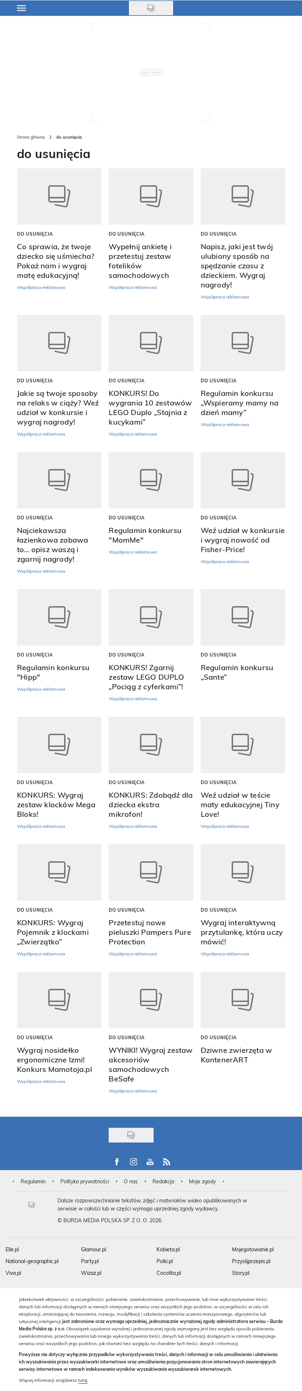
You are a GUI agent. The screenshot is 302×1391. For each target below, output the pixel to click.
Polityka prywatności (84, 1181)
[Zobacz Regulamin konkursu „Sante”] (243, 617)
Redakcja (163, 1181)
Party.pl (90, 1261)
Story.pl (240, 1272)
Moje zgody (202, 1181)
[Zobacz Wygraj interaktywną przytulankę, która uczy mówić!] (243, 872)
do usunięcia (35, 234)
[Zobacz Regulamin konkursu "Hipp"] (59, 617)
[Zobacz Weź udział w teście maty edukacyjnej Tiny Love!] (243, 745)
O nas (131, 1181)
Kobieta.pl (168, 1249)
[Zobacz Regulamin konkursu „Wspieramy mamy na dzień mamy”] (243, 343)
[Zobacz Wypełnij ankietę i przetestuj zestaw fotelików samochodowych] (151, 196)
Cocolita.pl (169, 1272)
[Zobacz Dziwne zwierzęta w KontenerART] (243, 1000)
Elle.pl (12, 1249)
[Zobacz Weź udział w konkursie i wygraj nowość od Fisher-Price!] (243, 480)
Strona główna (31, 137)
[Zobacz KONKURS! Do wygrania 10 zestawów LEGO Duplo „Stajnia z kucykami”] (151, 343)
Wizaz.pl (91, 1272)
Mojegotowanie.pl (253, 1249)
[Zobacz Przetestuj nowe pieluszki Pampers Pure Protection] (151, 872)
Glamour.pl (93, 1249)
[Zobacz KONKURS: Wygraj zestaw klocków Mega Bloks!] (59, 745)
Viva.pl (13, 1272)
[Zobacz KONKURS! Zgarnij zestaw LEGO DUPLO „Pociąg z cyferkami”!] (151, 617)
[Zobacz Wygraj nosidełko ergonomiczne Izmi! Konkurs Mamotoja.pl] (59, 1000)
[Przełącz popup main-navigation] (21, 8)
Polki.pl (165, 1261)
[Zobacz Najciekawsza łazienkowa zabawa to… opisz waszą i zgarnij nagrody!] (59, 480)
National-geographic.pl (32, 1261)
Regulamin (33, 1181)
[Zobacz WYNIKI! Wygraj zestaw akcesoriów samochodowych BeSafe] (151, 1000)
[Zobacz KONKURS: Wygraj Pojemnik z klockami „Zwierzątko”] (59, 872)
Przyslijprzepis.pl (251, 1261)
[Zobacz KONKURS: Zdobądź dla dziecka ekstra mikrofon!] (151, 745)
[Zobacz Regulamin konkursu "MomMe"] (151, 480)
